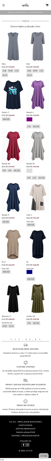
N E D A (29, 450)
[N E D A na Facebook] (24, 445)
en (3, 459)
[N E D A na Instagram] (27, 445)
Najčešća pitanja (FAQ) (25, 432)
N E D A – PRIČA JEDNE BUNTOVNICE (25, 422)
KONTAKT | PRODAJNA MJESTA (25, 435)
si (1, 459)
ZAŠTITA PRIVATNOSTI (25, 428)
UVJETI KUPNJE (25, 425)
